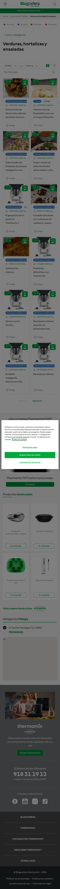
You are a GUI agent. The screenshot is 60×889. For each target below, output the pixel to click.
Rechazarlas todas (30, 447)
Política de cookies (19, 439)
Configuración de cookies (30, 462)
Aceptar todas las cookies (30, 455)
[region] (29, 444)
